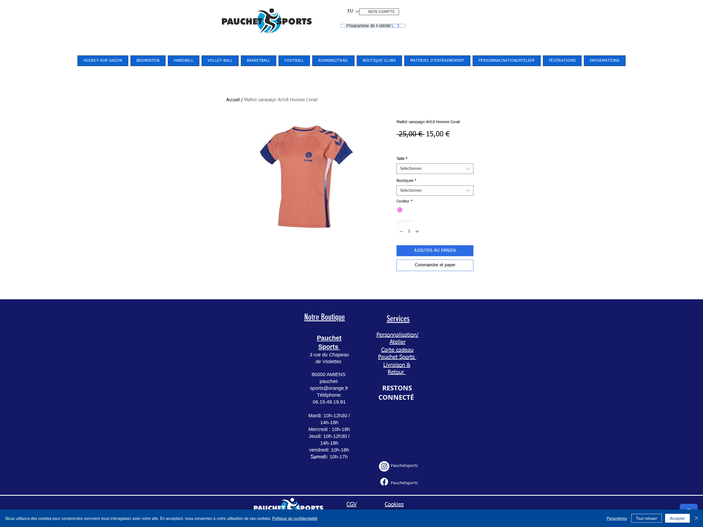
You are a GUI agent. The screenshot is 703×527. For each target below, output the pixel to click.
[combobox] (435, 169)
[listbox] (353, 11)
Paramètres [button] (617, 518)
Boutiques (407, 181)
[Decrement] (400, 231)
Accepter (677, 518)
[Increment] (417, 231)
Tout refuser (646, 518)
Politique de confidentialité (294, 518)
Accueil (233, 100)
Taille (402, 159)
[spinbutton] (409, 231)
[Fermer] (696, 518)
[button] (351, 11)
